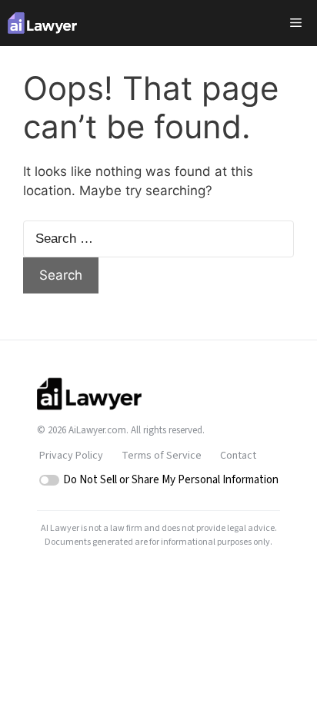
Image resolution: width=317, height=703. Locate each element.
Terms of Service (162, 455)
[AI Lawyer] (42, 23)
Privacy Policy (71, 455)
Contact (238, 455)
